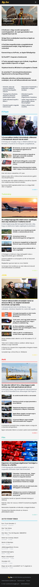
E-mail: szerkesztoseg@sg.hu (10, 584)
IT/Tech (5, 112)
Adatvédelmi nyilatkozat (9, 580)
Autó (4, 359)
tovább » (34, 189)
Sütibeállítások (25, 584)
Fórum (28, 580)
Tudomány (6, 194)
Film (3, 437)
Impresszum (21, 580)
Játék (4, 275)
